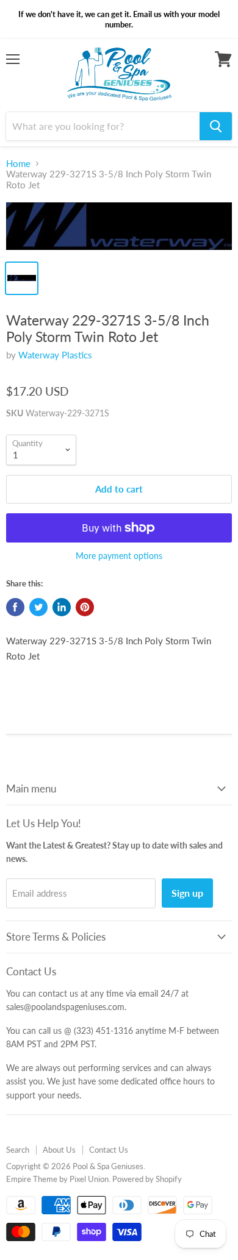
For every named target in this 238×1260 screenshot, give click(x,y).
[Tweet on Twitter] (38, 607)
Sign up (187, 893)
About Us (59, 1150)
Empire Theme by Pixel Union (57, 1179)
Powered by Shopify (147, 1179)
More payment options (119, 556)
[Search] (216, 126)
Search (17, 1150)
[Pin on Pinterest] (85, 607)
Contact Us (108, 1150)
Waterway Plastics (55, 354)
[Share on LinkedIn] (61, 607)
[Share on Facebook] (15, 607)
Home (18, 163)
